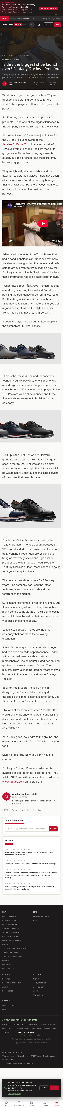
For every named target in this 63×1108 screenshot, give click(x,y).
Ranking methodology (11, 983)
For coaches (7, 991)
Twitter (15, 810)
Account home (39, 987)
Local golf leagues (10, 924)
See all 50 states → (25, 1032)
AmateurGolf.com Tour (16, 144)
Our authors (38, 995)
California (6, 1024)
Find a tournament (10, 916)
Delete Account (50, 1056)
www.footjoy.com (13, 781)
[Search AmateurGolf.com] (39, 25)
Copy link (37, 810)
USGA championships (11, 940)
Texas (24, 1024)
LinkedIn (25, 810)
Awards (5, 987)
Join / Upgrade (39, 983)
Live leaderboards (41, 916)
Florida (16, 1024)
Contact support (9, 1005)
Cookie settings (8, 1060)
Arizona (42, 1024)
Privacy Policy (23, 1056)
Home (4, 55)
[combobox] (31, 829)
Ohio (13, 1032)
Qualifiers (6, 960)
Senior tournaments (10, 928)
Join (57, 25)
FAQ (4, 1009)
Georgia (51, 1024)
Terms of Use (8, 1056)
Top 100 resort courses (12, 956)
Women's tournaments (12, 932)
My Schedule (8, 968)
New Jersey (37, 1028)
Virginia (5, 1032)
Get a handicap (8, 964)
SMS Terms (36, 1056)
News (10, 55)
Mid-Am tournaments (11, 936)
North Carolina (8, 1028)
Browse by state (9, 920)
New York (33, 1024)
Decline (44, 1088)
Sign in (48, 25)
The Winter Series (10, 952)
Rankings (6, 979)
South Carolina (23, 1028)
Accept (54, 1088)
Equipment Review (22, 55)
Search (53, 829)
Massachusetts (51, 1028)
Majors (5, 944)
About (35, 991)
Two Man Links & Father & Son (15, 948)
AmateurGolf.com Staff (24, 794)
